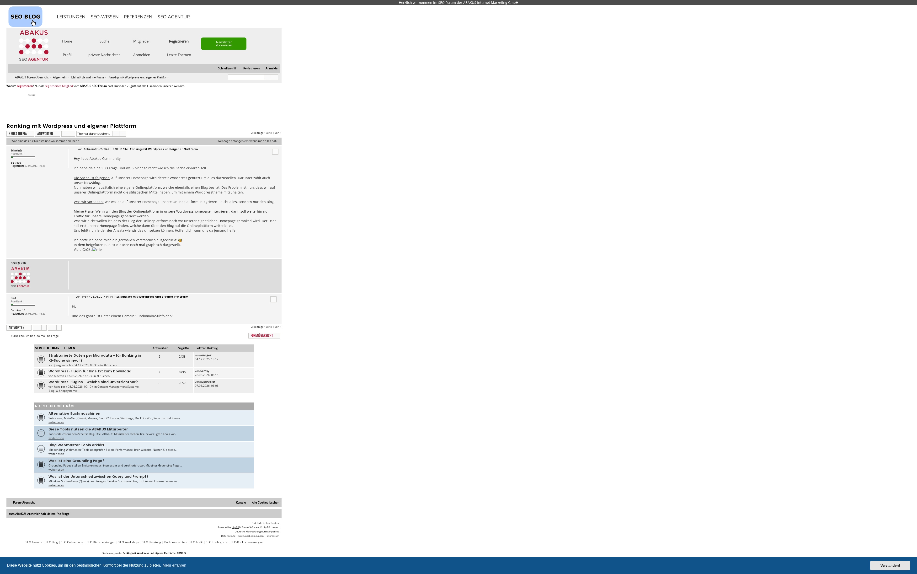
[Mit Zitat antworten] (275, 152)
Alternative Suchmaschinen (74, 413)
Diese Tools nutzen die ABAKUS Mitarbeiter (88, 429)
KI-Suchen (110, 365)
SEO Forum (447, 2)
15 (23, 310)
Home (67, 41)
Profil (67, 54)
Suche (104, 41)
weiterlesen (56, 422)
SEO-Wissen (105, 16)
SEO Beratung (152, 542)
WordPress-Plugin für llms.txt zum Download (89, 371)
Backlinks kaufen (175, 542)
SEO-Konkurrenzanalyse (247, 542)
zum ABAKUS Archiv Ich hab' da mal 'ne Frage (39, 514)
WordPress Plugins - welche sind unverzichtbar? (93, 382)
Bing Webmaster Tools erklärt (76, 445)
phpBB (235, 527)
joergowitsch (62, 365)
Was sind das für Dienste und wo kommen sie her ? (45, 141)
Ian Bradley (272, 523)
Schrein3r (16, 150)
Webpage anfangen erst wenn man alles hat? (247, 141)
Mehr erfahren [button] (174, 565)
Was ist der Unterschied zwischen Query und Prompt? (98, 476)
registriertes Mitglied (59, 86)
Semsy (204, 371)
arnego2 (206, 355)
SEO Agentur (174, 16)
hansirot (59, 387)
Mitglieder (141, 41)
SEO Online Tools (72, 542)
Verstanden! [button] (890, 565)
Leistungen (71, 16)
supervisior (207, 382)
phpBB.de (273, 531)
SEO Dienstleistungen (101, 542)
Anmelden (141, 54)
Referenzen (138, 16)
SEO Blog (52, 542)
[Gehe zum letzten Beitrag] (213, 355)
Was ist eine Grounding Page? (76, 460)
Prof (13, 298)
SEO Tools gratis (217, 542)
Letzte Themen (179, 54)
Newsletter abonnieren (224, 43)
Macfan (59, 376)
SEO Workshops (128, 542)
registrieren (25, 86)
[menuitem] (270, 68)
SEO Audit (196, 542)
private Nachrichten (104, 54)
